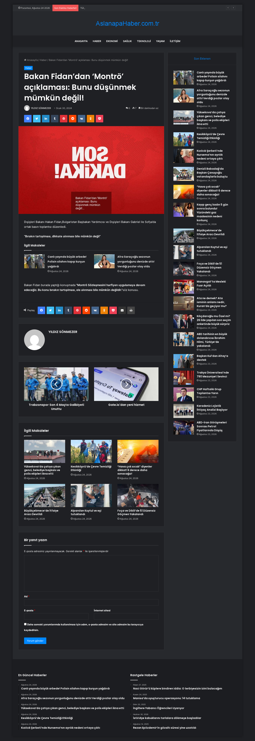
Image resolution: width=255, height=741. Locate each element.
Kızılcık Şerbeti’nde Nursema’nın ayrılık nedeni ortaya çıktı (210, 154)
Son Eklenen (202, 58)
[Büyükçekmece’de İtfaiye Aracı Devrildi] (44, 495)
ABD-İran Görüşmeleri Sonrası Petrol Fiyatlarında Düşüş (212, 426)
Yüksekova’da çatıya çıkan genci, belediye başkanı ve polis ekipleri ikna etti (123, 7)
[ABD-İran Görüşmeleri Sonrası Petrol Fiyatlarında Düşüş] (183, 428)
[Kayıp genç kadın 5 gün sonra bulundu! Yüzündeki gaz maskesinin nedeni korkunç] (183, 210)
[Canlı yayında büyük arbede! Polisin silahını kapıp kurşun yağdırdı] (34, 261)
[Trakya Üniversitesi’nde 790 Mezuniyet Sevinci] (183, 378)
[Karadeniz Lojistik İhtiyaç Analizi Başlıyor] (183, 411)
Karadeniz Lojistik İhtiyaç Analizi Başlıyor (212, 408)
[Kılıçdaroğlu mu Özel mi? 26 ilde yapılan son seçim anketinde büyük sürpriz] (183, 321)
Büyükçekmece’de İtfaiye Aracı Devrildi (41, 512)
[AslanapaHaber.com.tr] (127, 23)
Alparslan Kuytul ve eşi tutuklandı (86, 512)
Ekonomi (112, 41)
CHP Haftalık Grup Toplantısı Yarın (209, 391)
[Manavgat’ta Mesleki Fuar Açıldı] (183, 287)
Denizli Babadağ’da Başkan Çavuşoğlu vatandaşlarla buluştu (212, 172)
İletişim (175, 41)
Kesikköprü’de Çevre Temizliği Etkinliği (91, 468)
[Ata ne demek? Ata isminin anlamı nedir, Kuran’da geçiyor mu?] (183, 303)
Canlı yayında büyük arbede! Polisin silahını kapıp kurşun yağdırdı (67, 261)
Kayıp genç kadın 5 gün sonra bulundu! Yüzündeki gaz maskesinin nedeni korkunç (212, 212)
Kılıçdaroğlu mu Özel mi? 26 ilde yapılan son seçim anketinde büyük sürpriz (214, 320)
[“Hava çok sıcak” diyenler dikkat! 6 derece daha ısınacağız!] (137, 451)
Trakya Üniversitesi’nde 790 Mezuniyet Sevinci (213, 374)
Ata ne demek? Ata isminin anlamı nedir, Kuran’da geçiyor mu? (212, 302)
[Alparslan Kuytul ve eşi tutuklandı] (91, 495)
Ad (26, 596)
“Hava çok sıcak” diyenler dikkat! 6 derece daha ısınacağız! (134, 470)
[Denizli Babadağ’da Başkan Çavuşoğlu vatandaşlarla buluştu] (183, 174)
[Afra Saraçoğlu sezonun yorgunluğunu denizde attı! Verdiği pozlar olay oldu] (104, 261)
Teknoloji (144, 41)
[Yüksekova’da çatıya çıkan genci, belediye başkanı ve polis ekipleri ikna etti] (44, 451)
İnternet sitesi (102, 610)
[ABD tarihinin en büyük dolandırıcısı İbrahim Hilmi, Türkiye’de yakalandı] (183, 339)
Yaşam (160, 41)
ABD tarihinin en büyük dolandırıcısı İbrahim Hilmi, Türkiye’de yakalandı (212, 340)
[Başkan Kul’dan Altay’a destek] (183, 361)
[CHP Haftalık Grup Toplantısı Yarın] (183, 394)
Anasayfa (81, 41)
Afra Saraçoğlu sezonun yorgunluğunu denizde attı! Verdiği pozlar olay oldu (135, 261)
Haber (97, 41)
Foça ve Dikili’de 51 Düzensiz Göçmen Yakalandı (136, 512)
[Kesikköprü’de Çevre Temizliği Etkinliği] (91, 451)
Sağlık (127, 41)
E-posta (29, 610)
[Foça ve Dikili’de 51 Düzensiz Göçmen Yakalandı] (137, 495)
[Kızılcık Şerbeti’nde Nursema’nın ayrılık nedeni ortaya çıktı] (183, 156)
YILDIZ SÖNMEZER (41, 108)
